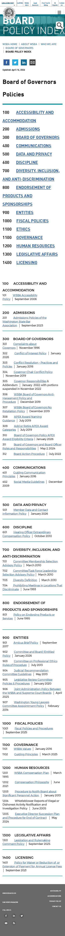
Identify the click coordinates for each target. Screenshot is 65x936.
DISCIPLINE (27, 162)
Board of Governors (19, 48)
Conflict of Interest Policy (30, 353)
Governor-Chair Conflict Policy (33, 372)
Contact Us (61, 4)
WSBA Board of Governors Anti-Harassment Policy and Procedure (28, 398)
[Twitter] (22, 915)
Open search (59, 25)
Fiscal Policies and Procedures (34, 728)
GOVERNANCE (29, 237)
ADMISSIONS (28, 128)
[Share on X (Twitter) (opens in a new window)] (15, 62)
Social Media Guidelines (29, 481)
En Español (55, 4)
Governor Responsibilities (30, 381)
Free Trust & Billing (46, 4)
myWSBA (20, 3)
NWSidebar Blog (9, 893)
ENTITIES (25, 212)
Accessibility (55, 891)
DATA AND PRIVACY (34, 153)
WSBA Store (27, 4)
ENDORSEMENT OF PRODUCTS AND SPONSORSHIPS (26, 195)
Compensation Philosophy (32, 782)
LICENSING (26, 262)
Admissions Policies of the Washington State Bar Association (24, 321)
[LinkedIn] (14, 915)
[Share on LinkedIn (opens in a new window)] (24, 62)
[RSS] (14, 923)
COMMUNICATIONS (33, 145)
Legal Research (35, 4)
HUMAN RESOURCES (35, 245)
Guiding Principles (26, 754)
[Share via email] (32, 62)
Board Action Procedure (29, 454)
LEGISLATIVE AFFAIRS (37, 253)
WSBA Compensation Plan (31, 772)
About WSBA (29, 44)
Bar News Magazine (10, 902)
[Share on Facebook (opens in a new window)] (6, 62)
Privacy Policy (55, 901)
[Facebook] (6, 915)
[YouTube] (6, 923)
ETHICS (23, 228)
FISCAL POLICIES (32, 220)
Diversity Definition (25, 580)
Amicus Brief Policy (26, 642)
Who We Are (49, 44)
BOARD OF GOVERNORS (38, 137)
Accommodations (54, 896)
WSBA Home (9, 44)
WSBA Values (22, 748)
